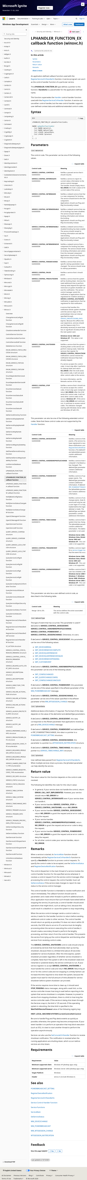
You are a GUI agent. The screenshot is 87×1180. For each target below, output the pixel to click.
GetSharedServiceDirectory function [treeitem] (15, 452)
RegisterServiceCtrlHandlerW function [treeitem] (15, 641)
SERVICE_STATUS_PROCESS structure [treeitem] (15, 785)
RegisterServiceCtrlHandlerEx (42, 79)
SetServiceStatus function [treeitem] (15, 833)
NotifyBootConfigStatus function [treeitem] (14, 498)
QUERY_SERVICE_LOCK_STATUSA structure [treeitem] (16, 546)
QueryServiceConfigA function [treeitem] (13, 572)
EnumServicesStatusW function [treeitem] (14, 409)
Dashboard (79, 24)
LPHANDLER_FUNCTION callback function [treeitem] (14, 472)
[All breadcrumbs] (33, 31)
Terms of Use (6, 1179)
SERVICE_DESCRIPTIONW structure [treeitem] (15, 680)
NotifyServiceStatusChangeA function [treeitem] (16, 504)
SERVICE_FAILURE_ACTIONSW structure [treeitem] (15, 706)
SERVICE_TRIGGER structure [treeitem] (16, 810)
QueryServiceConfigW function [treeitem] (13, 578)
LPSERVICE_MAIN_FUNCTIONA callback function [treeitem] (16, 485)
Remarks (36, 67)
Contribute (40, 1175)
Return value (37, 65)
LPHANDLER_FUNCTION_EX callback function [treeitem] (16, 478)
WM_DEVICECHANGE (46, 724)
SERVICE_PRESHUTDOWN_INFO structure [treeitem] (16, 738)
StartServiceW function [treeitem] (14, 854)
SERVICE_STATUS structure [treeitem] (15, 780)
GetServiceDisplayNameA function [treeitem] (15, 420)
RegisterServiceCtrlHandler (53, 100)
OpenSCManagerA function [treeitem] (15, 516)
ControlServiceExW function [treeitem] (16, 342)
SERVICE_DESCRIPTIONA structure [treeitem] (14, 673)
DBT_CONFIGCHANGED (44, 674)
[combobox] (15, 34)
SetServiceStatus (77, 863)
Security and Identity (44, 32)
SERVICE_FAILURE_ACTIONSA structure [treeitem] (16, 699)
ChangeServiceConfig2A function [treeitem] (14, 318)
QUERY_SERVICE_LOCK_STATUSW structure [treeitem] (16, 552)
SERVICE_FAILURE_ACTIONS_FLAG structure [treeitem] (16, 693)
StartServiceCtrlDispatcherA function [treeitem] (16, 842)
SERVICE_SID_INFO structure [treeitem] (16, 776)
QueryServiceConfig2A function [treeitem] (14, 559)
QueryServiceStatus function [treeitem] (16, 610)
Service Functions (38, 1107)
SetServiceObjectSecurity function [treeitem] (15, 828)
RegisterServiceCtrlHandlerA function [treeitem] (16, 621)
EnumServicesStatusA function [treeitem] (13, 390)
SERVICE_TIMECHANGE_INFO (52, 750)
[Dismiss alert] (82, 4)
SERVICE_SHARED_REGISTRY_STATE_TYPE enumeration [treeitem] (16, 771)
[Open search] (76, 19)
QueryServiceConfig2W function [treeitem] (14, 565)
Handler (58, 97)
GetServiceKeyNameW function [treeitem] (14, 439)
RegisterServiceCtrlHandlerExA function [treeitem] (16, 628)
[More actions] (83, 31)
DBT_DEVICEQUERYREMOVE (46, 653)
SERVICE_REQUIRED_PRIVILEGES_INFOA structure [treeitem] (16, 751)
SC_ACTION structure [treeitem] (13, 646)
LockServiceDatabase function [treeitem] (13, 465)
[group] (58, 289)
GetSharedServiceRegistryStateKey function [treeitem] (16, 459)
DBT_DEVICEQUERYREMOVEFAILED (49, 656)
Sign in (81, 18)
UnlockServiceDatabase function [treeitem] (14, 859)
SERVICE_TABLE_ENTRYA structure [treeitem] (14, 792)
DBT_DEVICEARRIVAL (43, 647)
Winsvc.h (57, 32)
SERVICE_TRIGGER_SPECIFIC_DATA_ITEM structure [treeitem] (16, 821)
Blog (30, 1175)
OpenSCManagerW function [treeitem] (16, 520)
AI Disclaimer (6, 1175)
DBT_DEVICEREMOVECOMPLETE (48, 650)
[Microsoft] (4, 18)
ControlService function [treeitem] (14, 334)
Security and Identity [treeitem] (11, 39)
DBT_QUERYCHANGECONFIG (46, 677)
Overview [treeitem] (9, 314)
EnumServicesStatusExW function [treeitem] (14, 403)
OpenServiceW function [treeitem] (14, 528)
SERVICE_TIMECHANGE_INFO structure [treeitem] (16, 805)
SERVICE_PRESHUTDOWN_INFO (72, 318)
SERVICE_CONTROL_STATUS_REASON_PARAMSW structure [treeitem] (16, 659)
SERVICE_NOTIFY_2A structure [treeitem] (13, 719)
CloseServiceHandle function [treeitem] (16, 330)
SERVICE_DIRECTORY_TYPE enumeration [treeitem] (15, 686)
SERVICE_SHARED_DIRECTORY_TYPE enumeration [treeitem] (16, 764)
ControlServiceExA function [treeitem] (15, 338)
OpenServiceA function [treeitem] (14, 524)
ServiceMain (59, 854)
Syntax (35, 59)
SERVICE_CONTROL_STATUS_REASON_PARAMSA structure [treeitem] (16, 651)
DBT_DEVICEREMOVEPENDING (47, 659)
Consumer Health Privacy (64, 1175)
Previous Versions (20, 1175)
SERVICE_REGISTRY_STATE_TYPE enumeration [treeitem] (16, 745)
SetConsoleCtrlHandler (60, 1035)
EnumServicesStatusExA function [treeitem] (14, 396)
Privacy (48, 1175)
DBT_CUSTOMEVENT (43, 662)
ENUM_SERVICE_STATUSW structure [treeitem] (15, 370)
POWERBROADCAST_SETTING (42, 735)
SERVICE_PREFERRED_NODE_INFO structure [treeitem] (16, 732)
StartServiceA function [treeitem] (14, 837)
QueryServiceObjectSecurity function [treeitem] (16, 604)
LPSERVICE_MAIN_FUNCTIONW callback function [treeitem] (16, 491)
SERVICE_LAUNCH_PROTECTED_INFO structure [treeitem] (16, 712)
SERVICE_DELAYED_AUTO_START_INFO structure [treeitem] (16, 667)
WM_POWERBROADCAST (41, 691)
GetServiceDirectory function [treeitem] (16, 415)
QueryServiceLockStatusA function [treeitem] (15, 591)
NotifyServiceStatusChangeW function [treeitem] (15, 511)
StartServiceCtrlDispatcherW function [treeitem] (16, 849)
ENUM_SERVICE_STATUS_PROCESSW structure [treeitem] (16, 357)
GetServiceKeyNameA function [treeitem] (13, 433)
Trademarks (17, 1179)
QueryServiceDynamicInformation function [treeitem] (16, 585)
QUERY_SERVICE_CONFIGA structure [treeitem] (15, 533)
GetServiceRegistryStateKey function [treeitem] (15, 446)
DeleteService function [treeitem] (14, 346)
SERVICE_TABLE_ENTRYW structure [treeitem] (14, 798)
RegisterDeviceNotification (45, 866)
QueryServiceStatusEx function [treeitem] (13, 615)
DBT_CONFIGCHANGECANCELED (48, 680)
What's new (67, 24)
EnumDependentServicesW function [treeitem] (15, 383)
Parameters (37, 62)
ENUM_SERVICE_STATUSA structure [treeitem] (15, 364)
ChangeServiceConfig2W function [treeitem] (14, 325)
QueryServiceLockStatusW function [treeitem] (15, 598)
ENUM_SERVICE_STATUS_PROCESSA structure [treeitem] (16, 351)
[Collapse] (26, 30)
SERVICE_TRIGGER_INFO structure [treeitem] (14, 815)
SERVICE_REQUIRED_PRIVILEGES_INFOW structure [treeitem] (16, 758)
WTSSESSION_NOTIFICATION (64, 743)
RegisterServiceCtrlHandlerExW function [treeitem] (16, 634)
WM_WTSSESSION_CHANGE (56, 701)
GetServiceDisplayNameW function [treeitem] (15, 426)
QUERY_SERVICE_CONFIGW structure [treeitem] (15, 539)
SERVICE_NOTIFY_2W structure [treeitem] (13, 725)
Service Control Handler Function (44, 1102)
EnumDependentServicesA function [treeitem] (15, 377)
